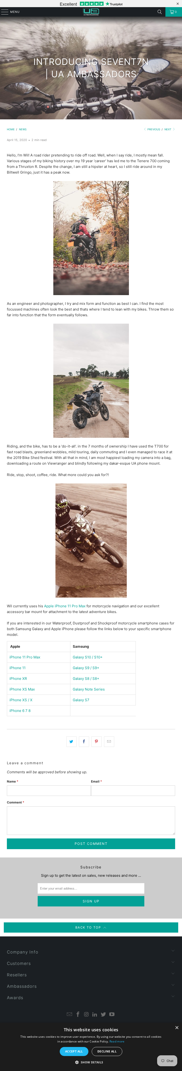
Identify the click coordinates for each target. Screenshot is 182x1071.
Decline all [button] (107, 1051)
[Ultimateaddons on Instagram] (86, 1014)
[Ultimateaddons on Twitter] (103, 1014)
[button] (91, 1062)
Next (168, 129)
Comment (15, 802)
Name (12, 781)
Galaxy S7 (81, 700)
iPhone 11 (17, 668)
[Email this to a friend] (109, 741)
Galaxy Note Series (89, 689)
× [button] (176, 1028)
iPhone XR (18, 678)
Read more (117, 1041)
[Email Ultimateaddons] (69, 1014)
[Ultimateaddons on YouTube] (111, 1014)
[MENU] (2, 12)
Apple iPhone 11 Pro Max (65, 606)
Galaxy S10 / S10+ (88, 657)
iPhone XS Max (22, 689)
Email (96, 781)
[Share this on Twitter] (71, 741)
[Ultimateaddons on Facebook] (78, 1014)
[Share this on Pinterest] (96, 741)
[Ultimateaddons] (91, 12)
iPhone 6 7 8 (20, 710)
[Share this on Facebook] (84, 741)
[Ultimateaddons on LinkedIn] (95, 1014)
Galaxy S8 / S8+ (86, 678)
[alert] (91, 1047)
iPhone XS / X (20, 700)
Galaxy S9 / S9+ (86, 668)
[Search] (159, 12)
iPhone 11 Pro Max (24, 657)
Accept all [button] (74, 1051)
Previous (153, 129)
